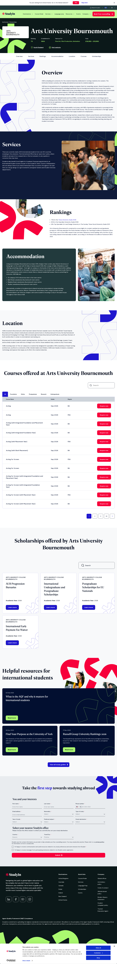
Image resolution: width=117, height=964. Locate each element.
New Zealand (62, 896)
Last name (47, 803)
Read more (12, 718)
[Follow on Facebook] (16, 899)
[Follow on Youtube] (23, 899)
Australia (61, 882)
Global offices (102, 878)
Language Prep (82, 886)
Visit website (56, 47)
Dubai (60, 889)
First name (16, 803)
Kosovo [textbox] (15, 837)
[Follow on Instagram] (30, 899)
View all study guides (58, 765)
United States (62, 900)
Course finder (39, 14)
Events (78, 14)
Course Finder (82, 878)
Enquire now (104, 406)
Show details (26, 960)
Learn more (12, 607)
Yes (76, 2)
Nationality (47, 811)
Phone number (80, 803)
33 (106, 516)
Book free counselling (102, 14)
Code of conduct (103, 888)
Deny (98, 958)
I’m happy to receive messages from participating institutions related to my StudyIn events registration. (44, 850)
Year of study (17, 819)
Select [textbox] (46, 814)
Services (48, 14)
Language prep (59, 14)
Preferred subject (49, 819)
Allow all (98, 948)
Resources (69, 14)
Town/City (47, 834)
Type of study (80, 811)
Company (85, 14)
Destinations (27, 14)
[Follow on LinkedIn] (8, 899)
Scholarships (82, 889)
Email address (17, 811)
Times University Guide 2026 (67, 220)
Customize (97, 952)
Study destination (81, 819)
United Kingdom (63, 878)
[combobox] (78, 806)
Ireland (60, 893)
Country (15, 834)
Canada (60, 886)
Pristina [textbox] (46, 837)
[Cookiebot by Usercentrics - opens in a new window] (11, 960)
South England (38, 47)
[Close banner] (114, 946)
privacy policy (100, 842)
